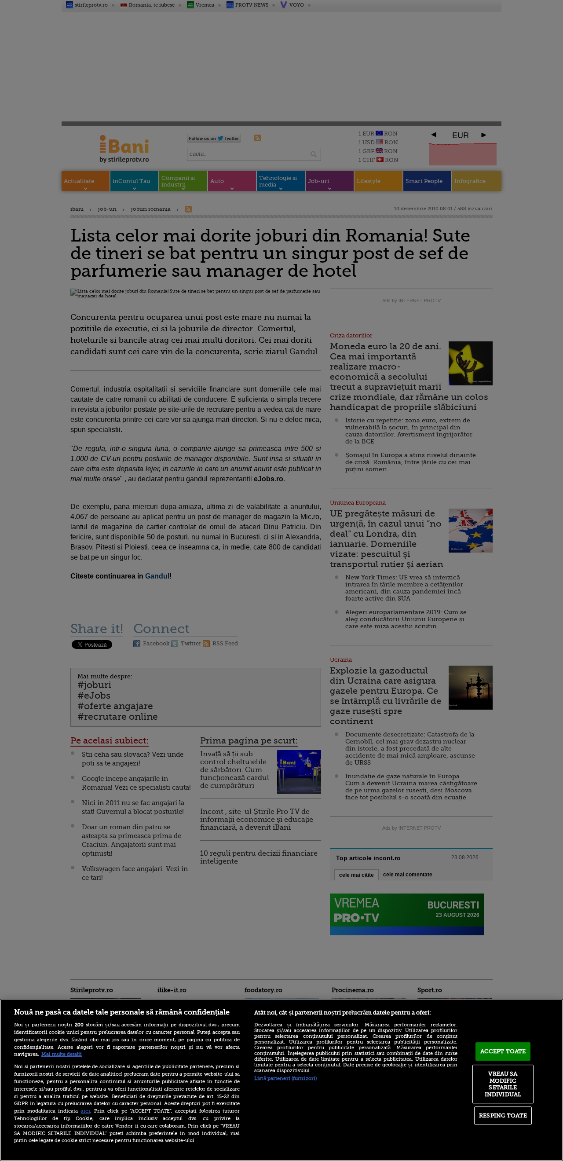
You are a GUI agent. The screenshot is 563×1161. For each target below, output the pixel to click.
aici (85, 1111)
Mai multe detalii (61, 1054)
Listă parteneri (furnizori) (285, 1078)
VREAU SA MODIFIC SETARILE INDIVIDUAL (503, 1084)
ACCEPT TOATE (503, 1051)
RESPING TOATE (503, 1115)
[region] (281, 1080)
